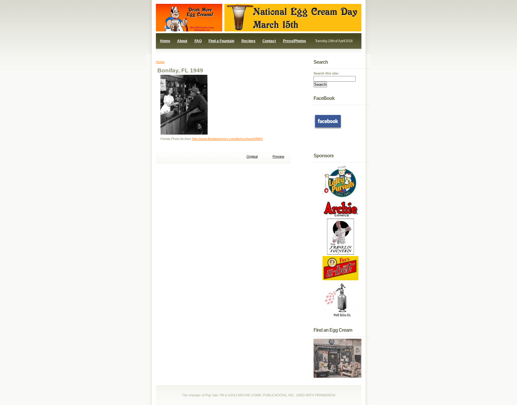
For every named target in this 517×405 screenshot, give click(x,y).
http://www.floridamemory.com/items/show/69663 (227, 139)
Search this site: (326, 73)
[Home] (186, 30)
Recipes (248, 41)
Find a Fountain (221, 41)
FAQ (198, 41)
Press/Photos (294, 41)
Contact (269, 41)
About (182, 41)
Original (252, 156)
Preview (278, 156)
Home (165, 41)
